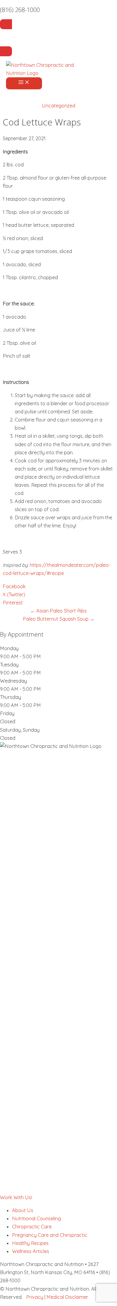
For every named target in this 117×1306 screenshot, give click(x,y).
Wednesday (13, 681)
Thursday (10, 697)
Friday (7, 713)
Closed (7, 721)
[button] (16, 1197)
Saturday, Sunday (20, 730)
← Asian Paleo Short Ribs (58, 611)
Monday (9, 648)
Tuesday (9, 665)
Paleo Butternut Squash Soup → (58, 619)
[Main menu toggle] (24, 83)
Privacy (34, 1297)
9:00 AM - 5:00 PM (20, 656)
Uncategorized (58, 106)
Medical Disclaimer (67, 1297)
